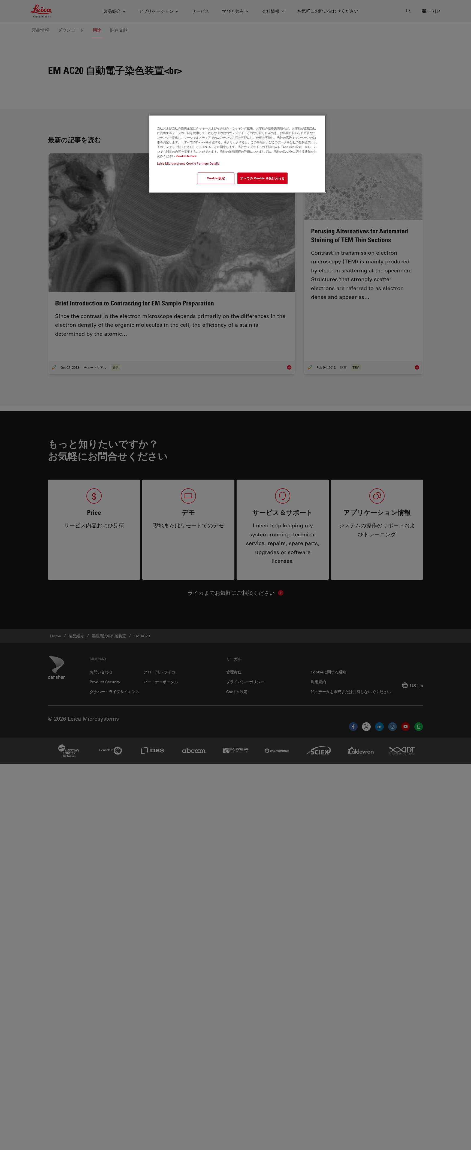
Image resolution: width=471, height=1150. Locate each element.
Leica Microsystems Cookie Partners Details (188, 164)
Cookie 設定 (216, 178)
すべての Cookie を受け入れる (262, 178)
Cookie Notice (186, 156)
